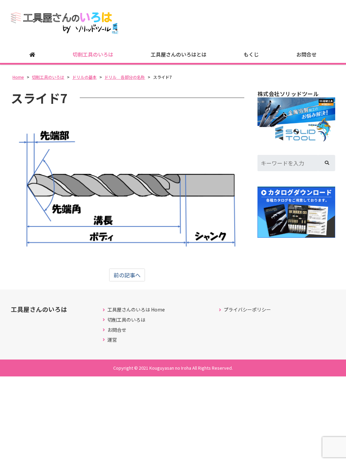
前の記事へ (127, 275)
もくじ (251, 54)
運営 (112, 340)
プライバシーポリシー (247, 309)
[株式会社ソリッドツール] (296, 119)
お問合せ (306, 54)
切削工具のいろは (93, 54)
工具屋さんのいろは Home (136, 309)
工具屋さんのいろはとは (178, 54)
